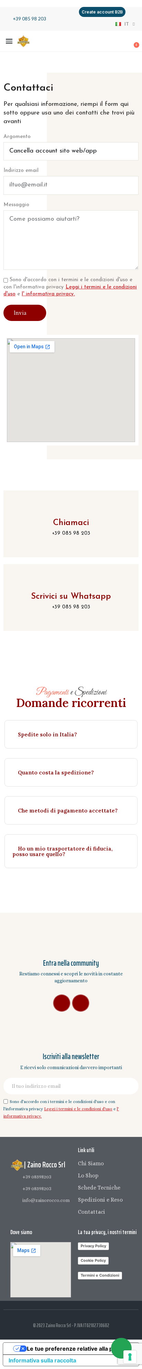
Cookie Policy (93, 1260)
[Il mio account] (111, 41)
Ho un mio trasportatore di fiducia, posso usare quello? (62, 851)
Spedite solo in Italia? (47, 734)
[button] (102, 12)
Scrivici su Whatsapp (71, 596)
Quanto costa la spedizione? (56, 772)
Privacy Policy (93, 1245)
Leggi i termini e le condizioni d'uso (78, 1108)
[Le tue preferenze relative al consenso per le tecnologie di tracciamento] (129, 1356)
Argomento (17, 136)
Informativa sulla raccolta (42, 1360)
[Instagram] (80, 1003)
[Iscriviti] (130, 1086)
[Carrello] (133, 41)
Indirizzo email (21, 170)
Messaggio (16, 205)
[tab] (71, 734)
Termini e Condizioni (100, 1275)
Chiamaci (71, 523)
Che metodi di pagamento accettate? (68, 810)
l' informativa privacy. (48, 294)
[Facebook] (61, 1003)
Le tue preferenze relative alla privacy (78, 1348)
